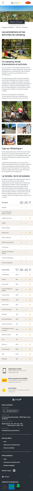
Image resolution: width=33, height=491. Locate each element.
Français (6, 476)
